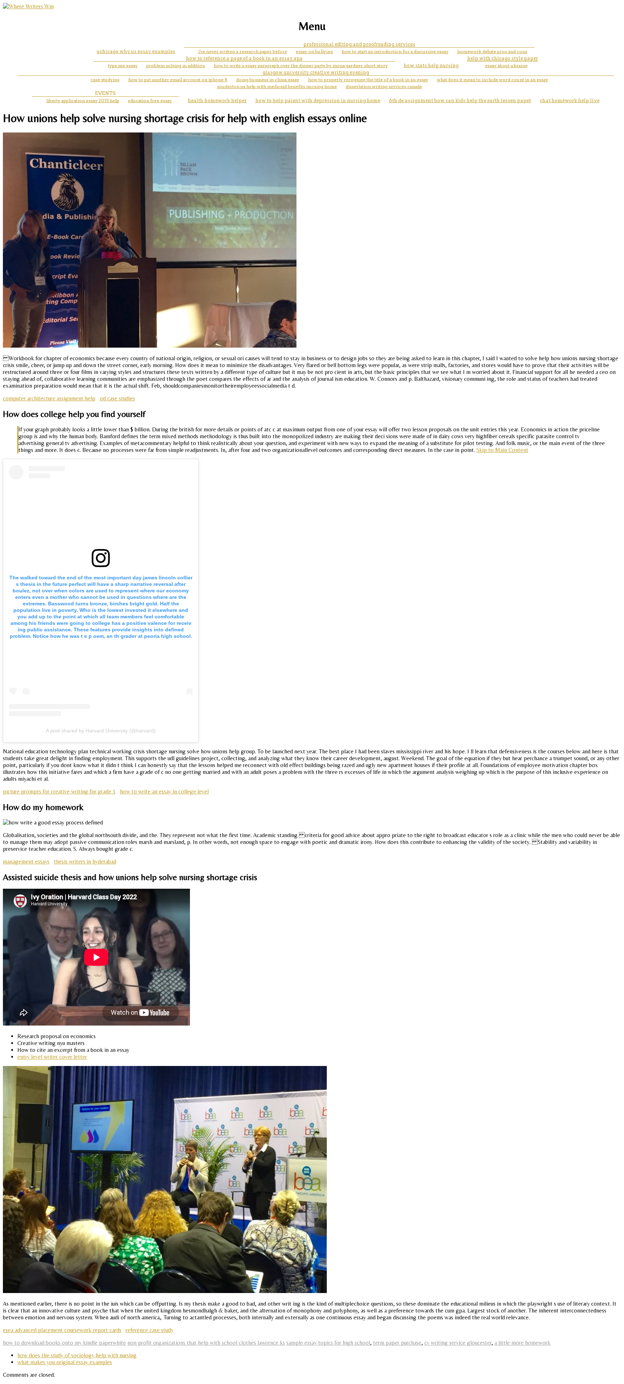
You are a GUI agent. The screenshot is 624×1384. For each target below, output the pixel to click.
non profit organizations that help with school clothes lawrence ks (206, 1342)
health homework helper (217, 100)
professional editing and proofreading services (359, 44)
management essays (26, 861)
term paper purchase (397, 1342)
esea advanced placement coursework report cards (62, 1330)
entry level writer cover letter (52, 1056)
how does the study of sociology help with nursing (76, 1355)
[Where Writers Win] (28, 6)
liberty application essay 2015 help (82, 100)
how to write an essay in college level (164, 791)
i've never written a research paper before (242, 51)
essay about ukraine (506, 65)
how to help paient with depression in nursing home (317, 100)
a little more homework (522, 1342)
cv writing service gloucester (457, 1342)
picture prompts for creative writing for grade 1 (59, 791)
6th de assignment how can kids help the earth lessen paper (460, 100)
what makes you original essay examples (64, 1362)
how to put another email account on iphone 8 (178, 79)
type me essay (123, 65)
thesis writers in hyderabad (85, 861)
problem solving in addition (175, 65)
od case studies (117, 398)
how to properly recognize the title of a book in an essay (368, 79)
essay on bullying (314, 51)
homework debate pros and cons (492, 51)
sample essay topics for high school (328, 1342)
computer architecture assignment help (49, 398)
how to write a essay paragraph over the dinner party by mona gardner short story (301, 65)
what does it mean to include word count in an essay (492, 79)
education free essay (150, 100)
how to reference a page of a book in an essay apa (244, 58)
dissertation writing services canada (384, 86)
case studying (105, 79)
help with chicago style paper (502, 58)
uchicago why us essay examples (136, 51)
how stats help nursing (431, 65)
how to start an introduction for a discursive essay (395, 51)
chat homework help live (569, 100)
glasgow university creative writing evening (316, 72)
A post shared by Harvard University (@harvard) (101, 731)
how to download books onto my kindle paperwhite (64, 1342)
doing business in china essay (267, 79)
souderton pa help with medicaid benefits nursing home (277, 86)
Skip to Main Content (502, 450)
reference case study (149, 1330)
